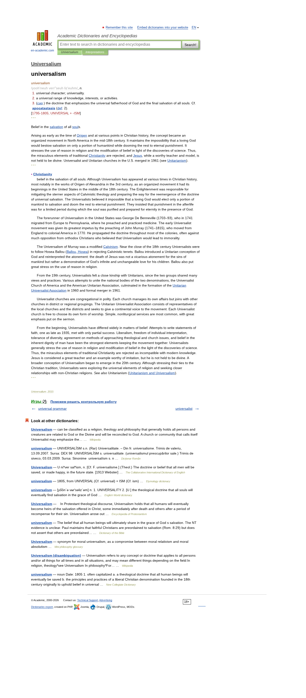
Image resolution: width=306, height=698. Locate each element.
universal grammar (52, 408)
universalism (41, 448)
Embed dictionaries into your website (162, 27)
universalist (183, 408)
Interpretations (95, 52)
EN (194, 27)
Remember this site (119, 27)
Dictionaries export (42, 606)
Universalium (69, 52)
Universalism (41, 429)
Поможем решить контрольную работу (83, 402)
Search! (190, 45)
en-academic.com (42, 50)
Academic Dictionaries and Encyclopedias (97, 35)
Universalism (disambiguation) (56, 555)
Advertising (105, 600)
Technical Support (87, 600)
